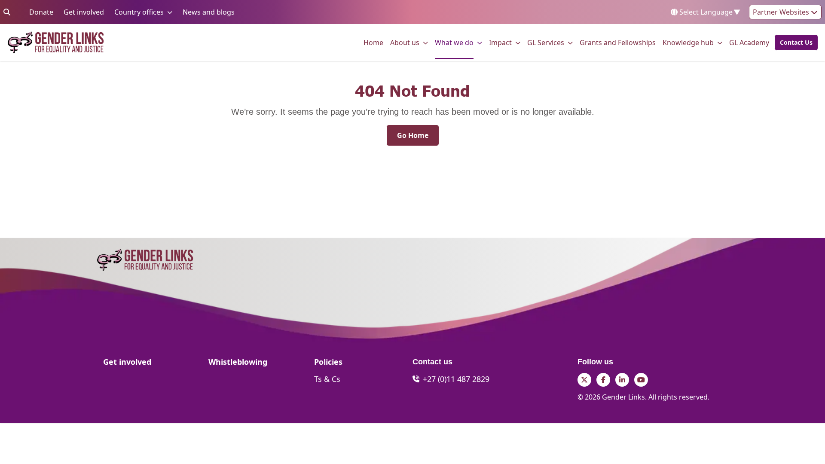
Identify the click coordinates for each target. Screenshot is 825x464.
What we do (454, 42)
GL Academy (749, 42)
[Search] (6, 12)
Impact (500, 42)
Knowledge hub (688, 42)
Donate (41, 12)
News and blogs (209, 12)
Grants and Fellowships (618, 42)
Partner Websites (782, 12)
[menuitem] (373, 42)
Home (373, 42)
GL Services (545, 42)
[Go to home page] (55, 42)
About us (404, 42)
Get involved (84, 12)
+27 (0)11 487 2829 (456, 379)
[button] (793, 42)
